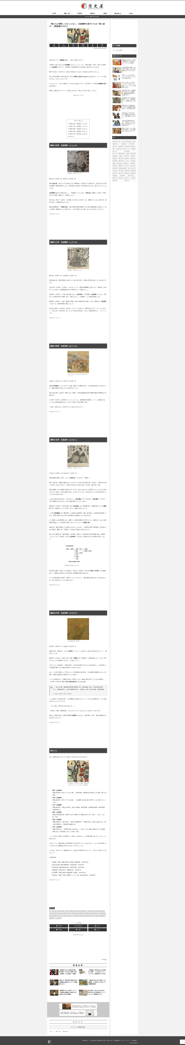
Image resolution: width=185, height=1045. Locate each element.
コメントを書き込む (78, 1027)
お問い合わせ (110, 1040)
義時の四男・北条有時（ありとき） (79, 128)
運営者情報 (116, 1040)
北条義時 (80, 913)
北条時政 (102, 911)
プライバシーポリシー (126, 1040)
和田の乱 (98, 913)
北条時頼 (52, 913)
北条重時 (86, 913)
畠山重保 (83, 915)
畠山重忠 (88, 915)
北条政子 (85, 911)
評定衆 (94, 915)
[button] (135, 50)
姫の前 (56, 915)
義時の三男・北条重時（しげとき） (79, 126)
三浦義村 (58, 911)
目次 (76, 120)
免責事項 (134, 1040)
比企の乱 (72, 915)
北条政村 (91, 911)
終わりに (72, 136)
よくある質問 (92, 1040)
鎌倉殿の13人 (53, 918)
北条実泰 (79, 911)
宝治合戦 (61, 915)
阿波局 (59, 918)
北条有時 (58, 913)
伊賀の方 (64, 911)
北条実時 (74, 911)
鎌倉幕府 (103, 915)
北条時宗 (97, 911)
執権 (52, 915)
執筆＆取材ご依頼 (101, 1040)
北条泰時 (74, 913)
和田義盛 (103, 913)
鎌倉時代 (52, 908)
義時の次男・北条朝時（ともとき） (79, 123)
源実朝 (77, 915)
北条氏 (69, 913)
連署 (98, 915)
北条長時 (92, 913)
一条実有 (52, 911)
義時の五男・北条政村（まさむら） (79, 131)
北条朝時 (64, 913)
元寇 (69, 911)
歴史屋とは (85, 1040)
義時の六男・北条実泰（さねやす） (79, 134)
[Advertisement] (78, 53)
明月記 (66, 915)
